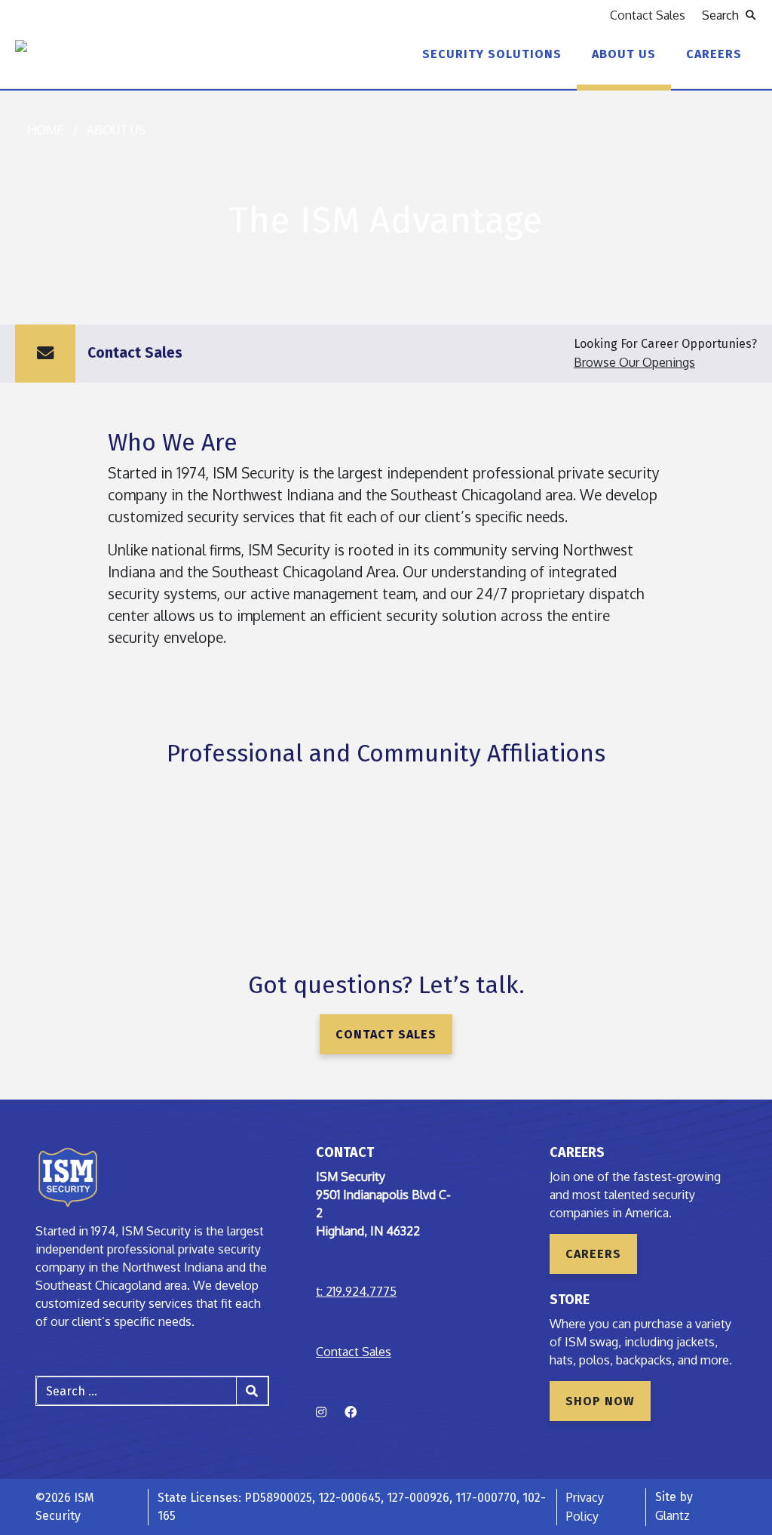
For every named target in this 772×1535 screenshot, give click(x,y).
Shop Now (600, 1401)
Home (45, 129)
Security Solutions (492, 54)
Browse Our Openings (634, 362)
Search (723, 15)
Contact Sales (647, 15)
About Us (624, 54)
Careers (714, 54)
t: (356, 1291)
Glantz (672, 1515)
